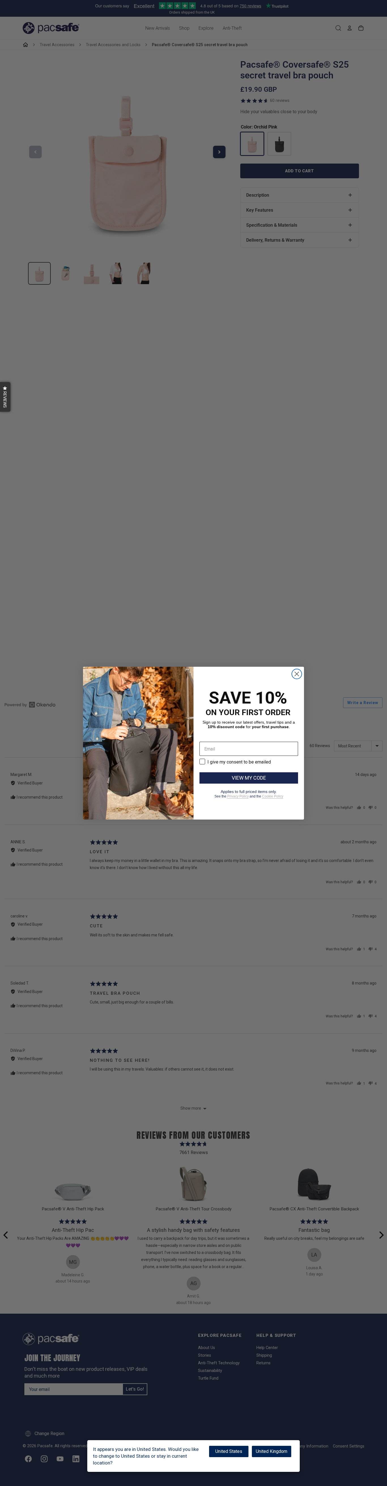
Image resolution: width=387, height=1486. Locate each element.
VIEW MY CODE (249, 778)
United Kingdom (271, 1451)
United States (228, 1451)
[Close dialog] (297, 674)
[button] (5, 397)
